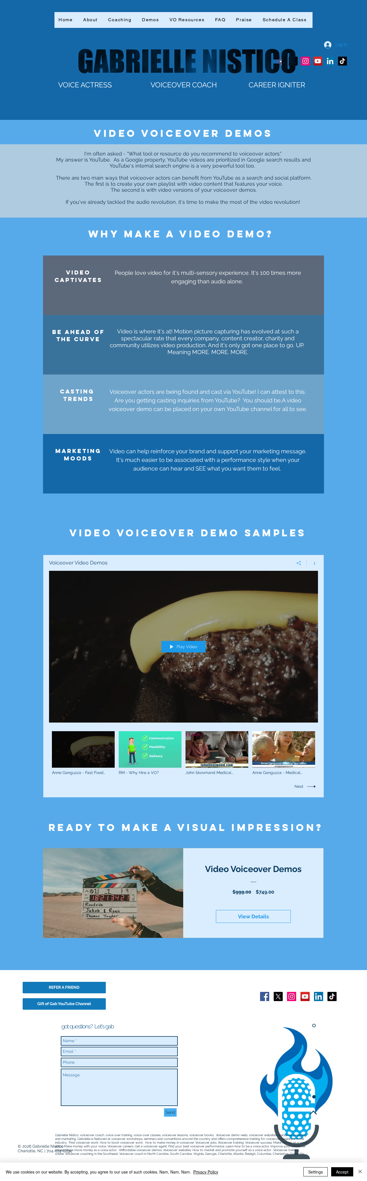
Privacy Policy (205, 1172)
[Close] (360, 1171)
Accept (342, 1172)
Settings (315, 1172)
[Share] (299, 563)
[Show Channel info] (312, 563)
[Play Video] (83, 753)
